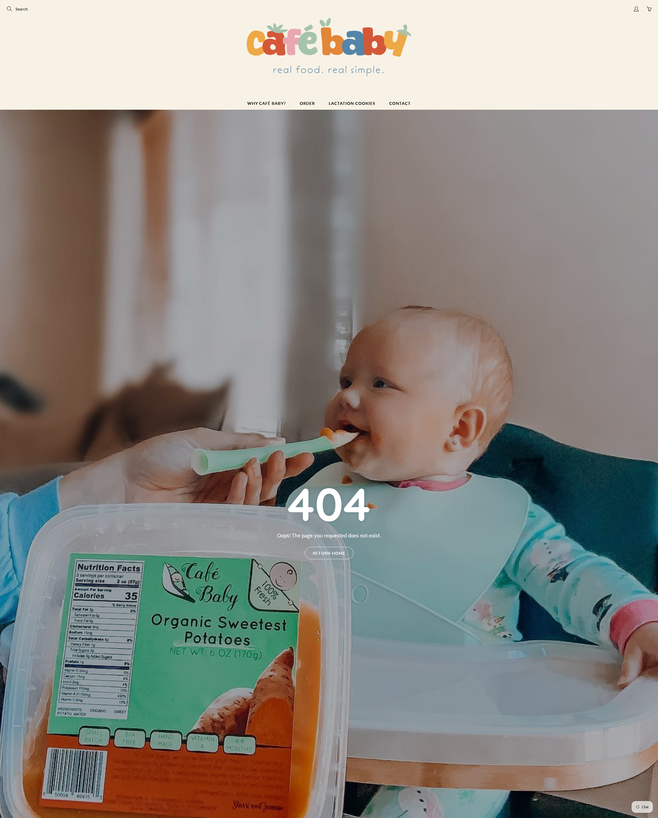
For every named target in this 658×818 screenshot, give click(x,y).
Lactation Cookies (352, 103)
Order (307, 103)
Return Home (329, 552)
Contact (400, 103)
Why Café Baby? (266, 103)
